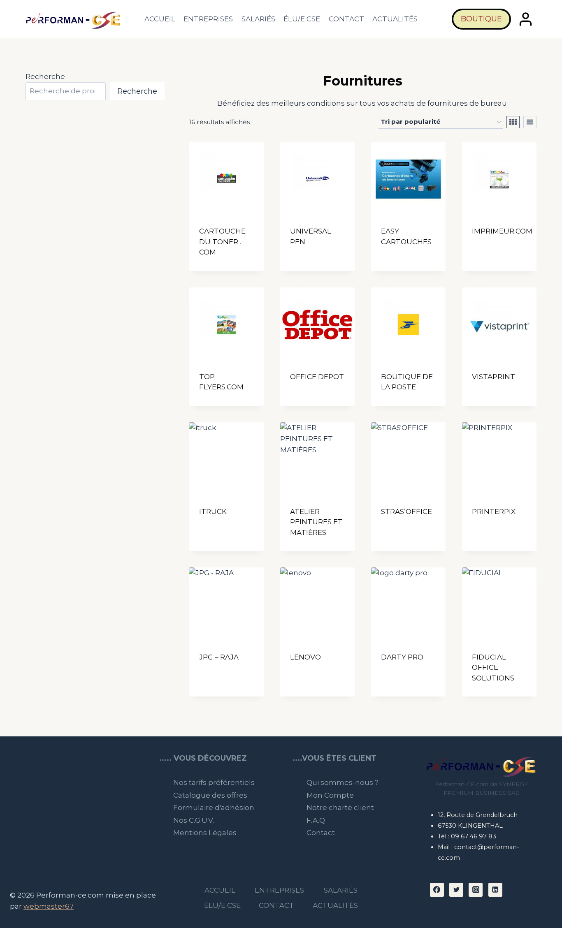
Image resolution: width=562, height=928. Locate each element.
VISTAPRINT (493, 377)
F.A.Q (316, 820)
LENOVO (305, 657)
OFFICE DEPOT (317, 377)
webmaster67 (48, 906)
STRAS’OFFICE (406, 511)
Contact (321, 832)
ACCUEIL (159, 19)
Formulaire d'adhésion (213, 807)
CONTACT (346, 19)
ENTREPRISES (208, 19)
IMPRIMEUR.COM (502, 231)
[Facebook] (437, 890)
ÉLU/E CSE (301, 19)
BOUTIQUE (481, 18)
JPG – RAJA (219, 657)
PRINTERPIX (494, 511)
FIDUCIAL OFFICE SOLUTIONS (493, 667)
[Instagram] (476, 890)
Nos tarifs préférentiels (214, 782)
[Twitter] (456, 890)
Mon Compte (330, 795)
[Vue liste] (529, 122)
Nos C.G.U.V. (193, 820)
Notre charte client (340, 807)
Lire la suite (313, 257)
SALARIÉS (258, 19)
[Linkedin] (495, 890)
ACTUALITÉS (395, 19)
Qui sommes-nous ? (343, 782)
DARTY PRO (402, 657)
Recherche (45, 76)
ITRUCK (213, 511)
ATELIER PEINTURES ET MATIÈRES (316, 522)
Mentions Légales (205, 832)
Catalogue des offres (210, 795)
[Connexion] (525, 19)
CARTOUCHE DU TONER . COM (222, 241)
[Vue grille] (513, 122)
